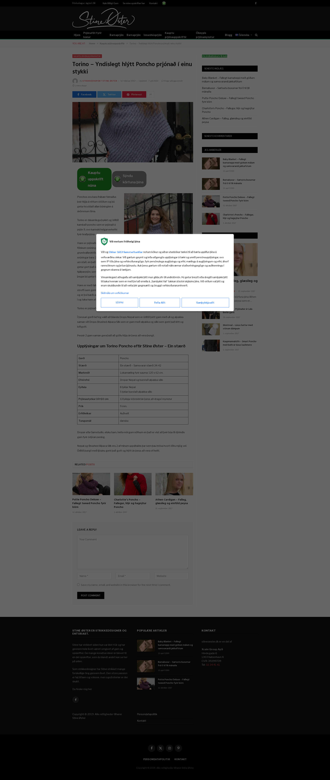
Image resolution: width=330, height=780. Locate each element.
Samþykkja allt (205, 302)
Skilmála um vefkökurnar (115, 293)
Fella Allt (159, 302)
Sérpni (119, 302)
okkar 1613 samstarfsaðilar (126, 251)
